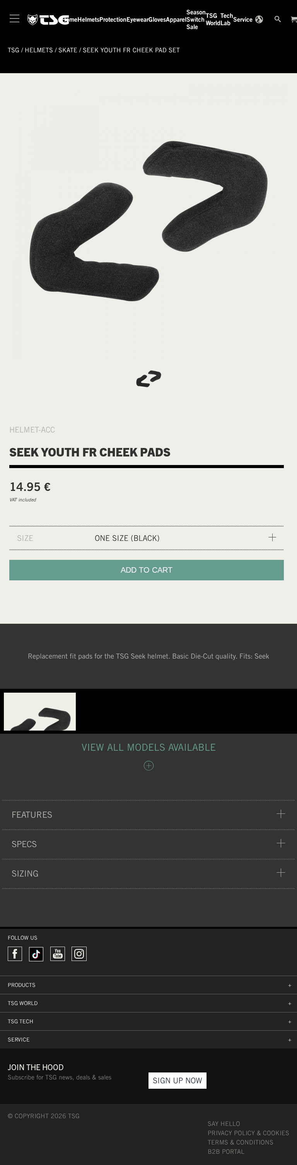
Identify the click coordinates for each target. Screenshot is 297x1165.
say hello (224, 1123)
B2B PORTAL (226, 1151)
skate (67, 50)
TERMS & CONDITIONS (240, 1142)
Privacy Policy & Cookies (248, 1133)
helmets (39, 50)
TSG (13, 50)
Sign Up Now (177, 1080)
